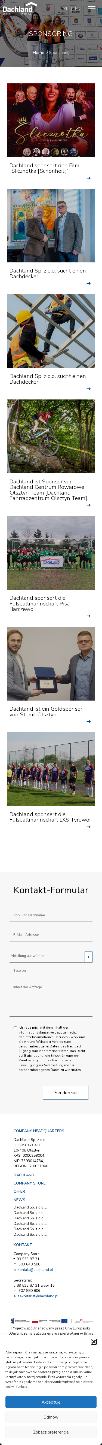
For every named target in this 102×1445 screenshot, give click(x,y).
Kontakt (23, 1244)
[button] (94, 1341)
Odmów (51, 1417)
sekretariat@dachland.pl (38, 1296)
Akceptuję (51, 1402)
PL (65, 8)
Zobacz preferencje (51, 1432)
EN (77, 8)
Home (38, 52)
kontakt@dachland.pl (35, 1269)
